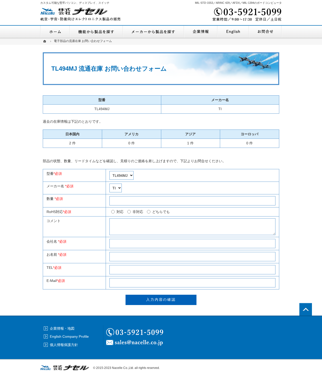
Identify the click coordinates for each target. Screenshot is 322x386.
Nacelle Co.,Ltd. (123, 368)
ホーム (55, 32)
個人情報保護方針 (64, 345)
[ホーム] (45, 41)
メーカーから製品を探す (153, 32)
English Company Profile (233, 32)
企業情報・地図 (200, 32)
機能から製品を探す (96, 32)
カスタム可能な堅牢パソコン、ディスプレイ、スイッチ (74, 2)
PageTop (305, 309)
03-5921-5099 (246, 15)
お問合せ (265, 32)
